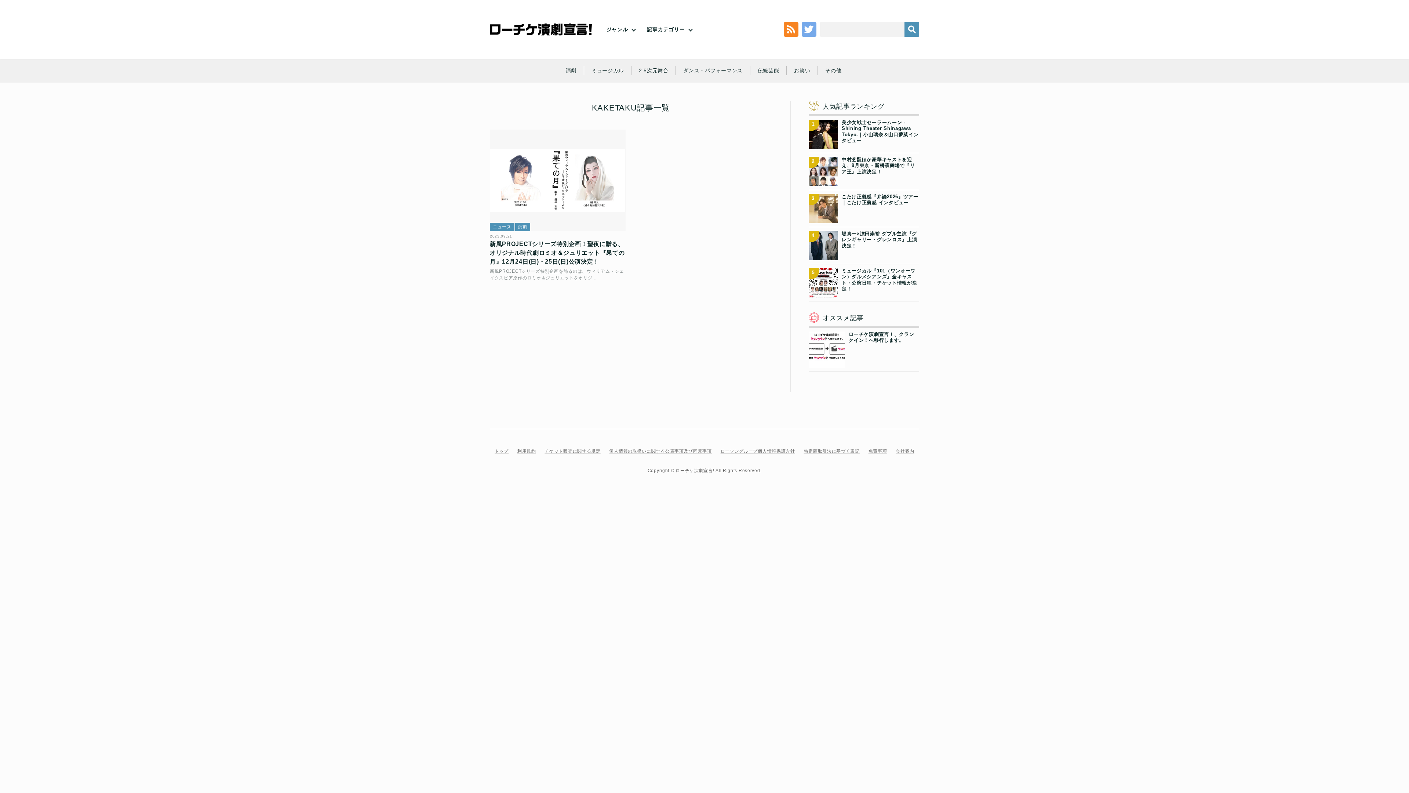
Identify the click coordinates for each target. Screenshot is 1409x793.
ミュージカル (607, 70)
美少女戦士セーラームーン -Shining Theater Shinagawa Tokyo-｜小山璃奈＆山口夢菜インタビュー (880, 131)
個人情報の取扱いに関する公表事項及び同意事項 (660, 451)
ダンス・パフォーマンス (713, 70)
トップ (502, 451)
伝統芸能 (768, 70)
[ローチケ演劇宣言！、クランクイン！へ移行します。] (827, 363)
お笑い (802, 70)
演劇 (571, 70)
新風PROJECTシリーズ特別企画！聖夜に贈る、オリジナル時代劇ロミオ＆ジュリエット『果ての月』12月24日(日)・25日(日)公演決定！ (557, 253)
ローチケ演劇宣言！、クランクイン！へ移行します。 (881, 337)
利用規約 (526, 451)
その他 (833, 70)
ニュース (502, 226)
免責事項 (878, 451)
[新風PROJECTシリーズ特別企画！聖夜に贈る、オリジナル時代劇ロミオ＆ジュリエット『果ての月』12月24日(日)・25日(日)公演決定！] (558, 180)
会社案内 (905, 451)
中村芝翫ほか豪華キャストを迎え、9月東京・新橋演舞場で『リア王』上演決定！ (878, 165)
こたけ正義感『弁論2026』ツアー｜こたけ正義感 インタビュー (880, 199)
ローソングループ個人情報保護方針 (758, 451)
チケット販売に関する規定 (572, 451)
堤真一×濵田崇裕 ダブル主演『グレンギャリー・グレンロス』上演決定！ (879, 240)
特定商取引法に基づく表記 (832, 451)
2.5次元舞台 (654, 70)
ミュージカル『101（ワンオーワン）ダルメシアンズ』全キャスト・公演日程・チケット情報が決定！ (879, 280)
